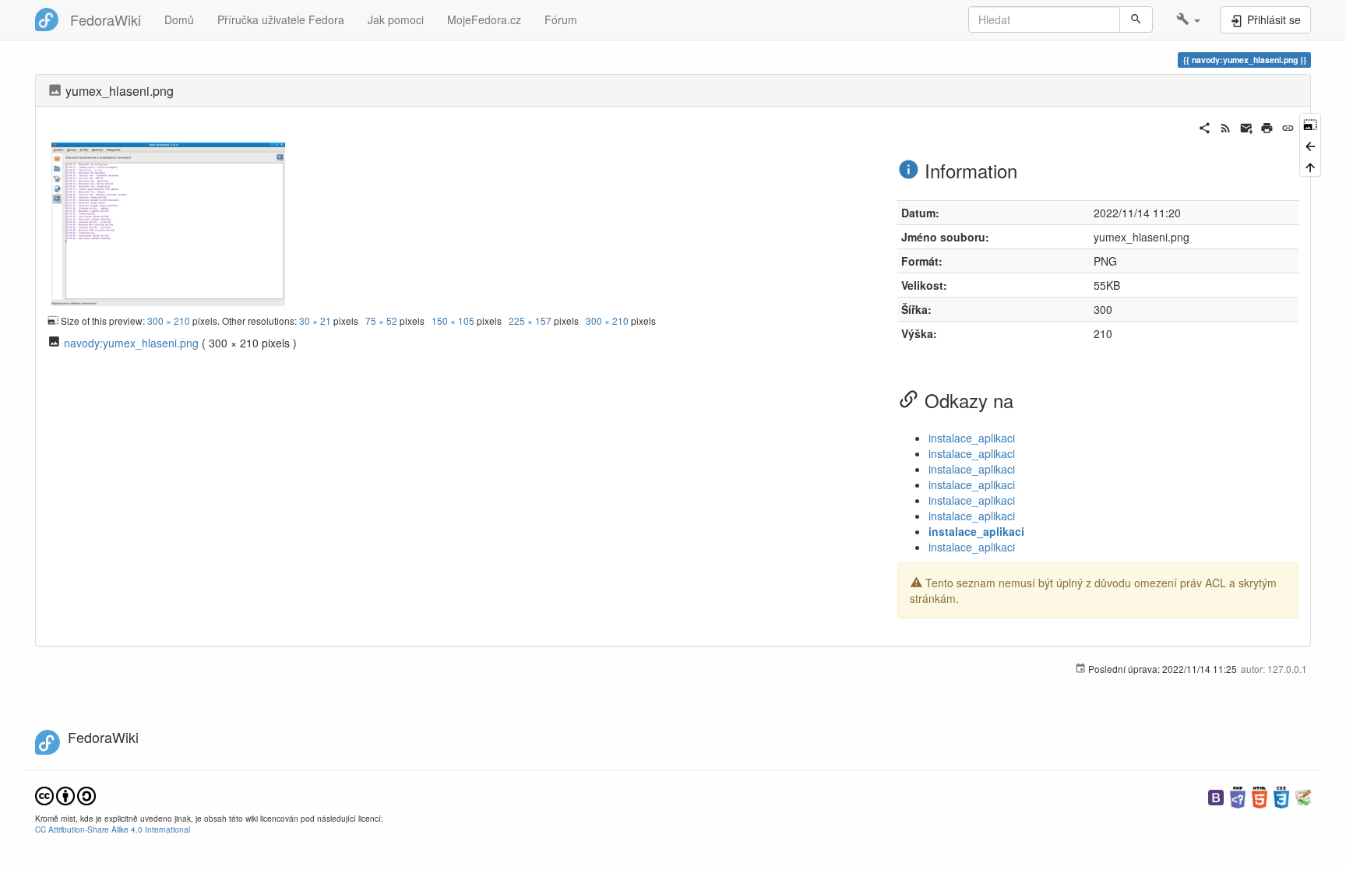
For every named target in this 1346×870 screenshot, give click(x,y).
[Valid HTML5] (1259, 795)
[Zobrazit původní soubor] (168, 222)
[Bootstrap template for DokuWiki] (1216, 795)
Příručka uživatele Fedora (280, 19)
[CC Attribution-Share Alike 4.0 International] (65, 794)
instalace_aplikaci (971, 438)
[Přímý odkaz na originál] (1310, 123)
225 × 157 (530, 320)
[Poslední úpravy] (1225, 126)
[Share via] (1204, 126)
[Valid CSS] (1281, 795)
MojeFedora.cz (484, 19)
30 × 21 (315, 320)
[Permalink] (1288, 126)
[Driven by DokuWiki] (1303, 795)
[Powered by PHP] (1238, 795)
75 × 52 (381, 320)
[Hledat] (1136, 19)
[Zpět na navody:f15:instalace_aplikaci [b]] (1310, 144)
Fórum (560, 19)
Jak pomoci (396, 19)
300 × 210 (168, 320)
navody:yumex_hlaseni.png (131, 342)
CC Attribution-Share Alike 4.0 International (112, 829)
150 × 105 (453, 320)
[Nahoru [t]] (1310, 166)
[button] (1188, 19)
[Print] (1267, 126)
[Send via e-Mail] (1246, 126)
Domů (179, 19)
